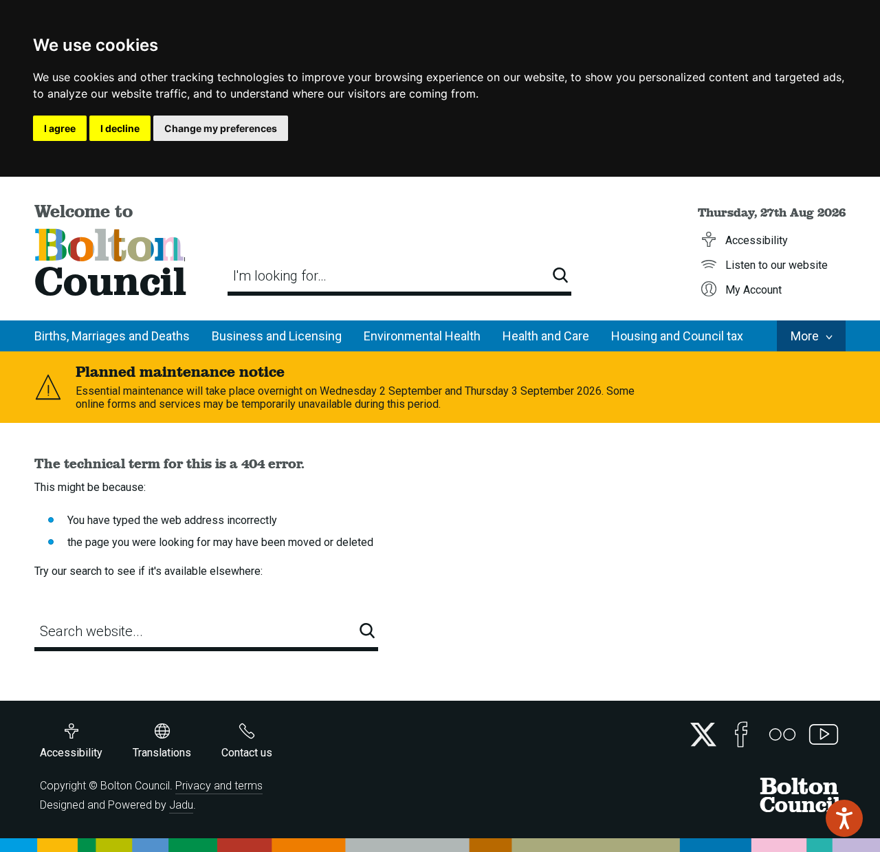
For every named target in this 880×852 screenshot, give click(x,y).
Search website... (91, 631)
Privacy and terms (219, 785)
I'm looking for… (280, 275)
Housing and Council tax (677, 336)
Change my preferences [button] (220, 128)
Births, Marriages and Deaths (112, 336)
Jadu (181, 804)
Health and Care (546, 336)
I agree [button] (60, 128)
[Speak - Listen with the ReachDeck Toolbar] (844, 818)
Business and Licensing (277, 336)
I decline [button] (120, 128)
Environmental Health (422, 336)
